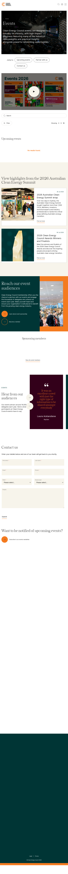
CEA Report (16, 778)
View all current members (33, 360)
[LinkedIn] (31, 764)
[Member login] (62, 4)
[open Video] (34, 91)
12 (63, 123)
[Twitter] (34, 764)
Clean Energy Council (33, 860)
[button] (29, 397)
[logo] (6, 4)
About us (4, 787)
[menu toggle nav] (65, 4)
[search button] (59, 4)
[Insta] (28, 764)
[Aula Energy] (58, 349)
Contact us (21, 66)
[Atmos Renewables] (38, 349)
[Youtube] (38, 764)
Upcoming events (23, 60)
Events (25, 784)
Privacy (37, 856)
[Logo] (34, 755)
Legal (30, 856)
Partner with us (41, 60)
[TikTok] (41, 764)
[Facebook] (25, 764)
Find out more (41, 221)
